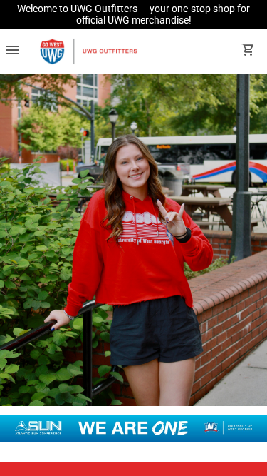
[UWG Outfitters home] (88, 51)
